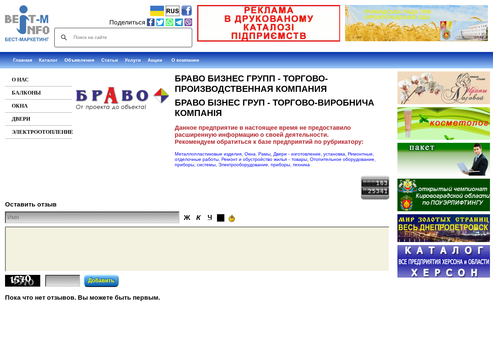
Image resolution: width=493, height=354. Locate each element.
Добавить (101, 280)
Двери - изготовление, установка (309, 154)
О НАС (20, 79)
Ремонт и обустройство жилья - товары (264, 159)
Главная (22, 60)
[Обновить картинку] (22, 284)
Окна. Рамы (257, 154)
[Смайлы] (232, 218)
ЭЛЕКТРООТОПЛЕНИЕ (42, 132)
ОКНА (20, 106)
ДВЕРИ (21, 119)
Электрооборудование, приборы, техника (264, 164)
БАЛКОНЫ (26, 93)
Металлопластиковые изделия (208, 154)
